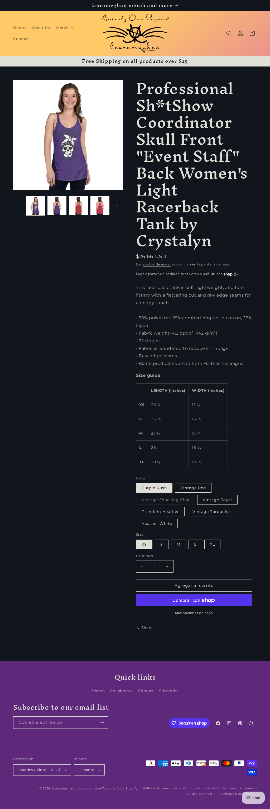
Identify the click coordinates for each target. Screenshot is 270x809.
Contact (146, 690)
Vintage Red (193, 488)
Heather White (157, 523)
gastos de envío (157, 264)
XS (144, 544)
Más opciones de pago (194, 613)
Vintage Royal (217, 499)
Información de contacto (237, 794)
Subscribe (169, 690)
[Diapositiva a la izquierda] (19, 206)
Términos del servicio (240, 788)
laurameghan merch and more (76, 788)
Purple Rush (154, 488)
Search (98, 690)
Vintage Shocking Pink (168, 501)
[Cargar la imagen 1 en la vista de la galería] (35, 205)
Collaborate (121, 690)
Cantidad (144, 556)
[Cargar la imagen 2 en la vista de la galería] (56, 205)
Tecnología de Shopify (120, 788)
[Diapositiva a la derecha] (117, 206)
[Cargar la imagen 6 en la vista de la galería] (99, 205)
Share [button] (147, 627)
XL (212, 544)
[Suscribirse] (102, 722)
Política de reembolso (160, 788)
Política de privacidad (200, 788)
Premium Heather (160, 511)
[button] (64, 27)
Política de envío (198, 794)
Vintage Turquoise (211, 511)
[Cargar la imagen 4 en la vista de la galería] (78, 205)
